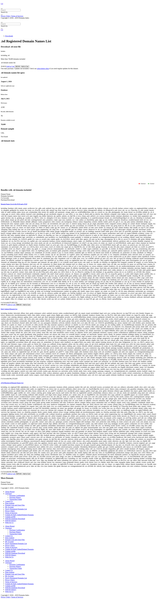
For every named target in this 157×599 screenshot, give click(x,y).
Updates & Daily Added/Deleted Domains (19, 515)
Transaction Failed (15, 499)
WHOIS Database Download (15, 519)
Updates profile (10, 517)
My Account (9, 507)
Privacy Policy (6, 16)
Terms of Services (17, 16)
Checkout (8, 494)
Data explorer (9, 503)
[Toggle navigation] (2, 8)
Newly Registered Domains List (16, 509)
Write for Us (9, 522)
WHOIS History (10, 521)
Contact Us (9, 501)
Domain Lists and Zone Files (15, 505)
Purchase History (15, 497)
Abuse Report (10, 492)
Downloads (9, 36)
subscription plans (43, 68)
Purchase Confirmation (17, 495)
